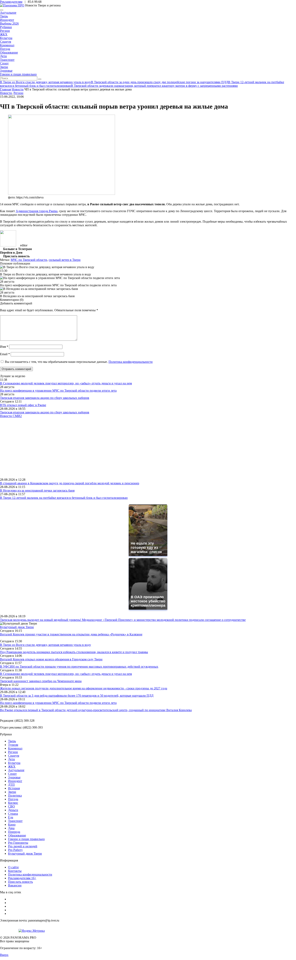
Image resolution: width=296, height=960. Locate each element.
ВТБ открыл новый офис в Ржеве (23, 405)
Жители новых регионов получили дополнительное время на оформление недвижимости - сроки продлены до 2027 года (83, 688)
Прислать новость (20, 881)
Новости (6, 93)
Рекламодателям (11, 1)
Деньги (13, 810)
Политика (15, 795)
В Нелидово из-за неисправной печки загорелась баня (37, 490)
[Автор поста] (8, 245)
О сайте (13, 867)
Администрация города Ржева (36, 211)
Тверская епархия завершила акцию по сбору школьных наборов (44, 398)
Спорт (4, 63)
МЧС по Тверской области (29, 260)
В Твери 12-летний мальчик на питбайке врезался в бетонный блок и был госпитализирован (64, 497)
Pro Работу (15, 850)
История (14, 788)
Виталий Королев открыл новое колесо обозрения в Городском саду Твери (51, 659)
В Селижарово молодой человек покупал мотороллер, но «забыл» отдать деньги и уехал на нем (66, 383)
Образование (9, 52)
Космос (13, 802)
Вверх (4, 955)
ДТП (11, 784)
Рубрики (6, 27)
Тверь (4, 16)
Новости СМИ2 (11, 416)
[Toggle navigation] (1, 10)
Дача (11, 828)
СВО (11, 806)
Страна (13, 813)
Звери (4, 67)
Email (5, 354)
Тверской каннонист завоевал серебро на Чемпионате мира (41, 681)
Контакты (15, 871)
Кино (12, 824)
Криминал (7, 45)
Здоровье (6, 70)
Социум (5, 41)
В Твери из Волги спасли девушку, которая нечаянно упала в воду (45, 645)
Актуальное (8, 12)
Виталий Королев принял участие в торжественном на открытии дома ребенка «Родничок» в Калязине (71, 634)
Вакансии (15, 885)
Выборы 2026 (9, 23)
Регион (5, 30)
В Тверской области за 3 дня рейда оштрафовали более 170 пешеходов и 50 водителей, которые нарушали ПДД (76, 695)
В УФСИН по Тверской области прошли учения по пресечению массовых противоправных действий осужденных (79, 666)
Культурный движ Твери (25, 853)
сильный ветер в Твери (65, 260)
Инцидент (7, 20)
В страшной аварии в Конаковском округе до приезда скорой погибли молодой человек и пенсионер (69, 483)
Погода (5, 49)
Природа (14, 831)
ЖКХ (3, 34)
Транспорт (7, 59)
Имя (4, 346)
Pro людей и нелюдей (22, 846)
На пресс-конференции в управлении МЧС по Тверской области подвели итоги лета (58, 390)
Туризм (13, 744)
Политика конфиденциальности (131, 361)
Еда (10, 817)
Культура (6, 38)
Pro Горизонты (18, 842)
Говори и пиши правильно (18, 74)
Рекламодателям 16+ (22, 878)
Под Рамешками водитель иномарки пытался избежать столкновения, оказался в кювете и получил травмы (74, 652)
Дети (3, 56)
